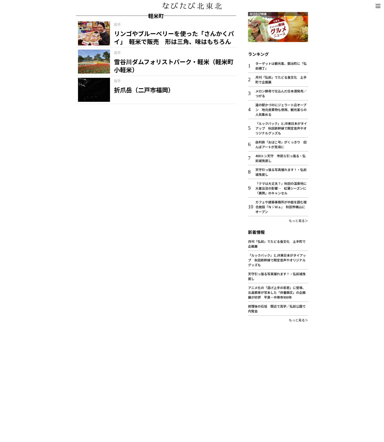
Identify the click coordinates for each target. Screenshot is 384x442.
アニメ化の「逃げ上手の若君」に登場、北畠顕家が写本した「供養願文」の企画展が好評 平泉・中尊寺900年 (277, 292)
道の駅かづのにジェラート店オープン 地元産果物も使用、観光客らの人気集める (281, 109)
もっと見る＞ (298, 220)
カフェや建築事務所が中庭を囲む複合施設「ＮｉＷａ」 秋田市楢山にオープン (281, 207)
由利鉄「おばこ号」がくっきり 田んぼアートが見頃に (281, 144)
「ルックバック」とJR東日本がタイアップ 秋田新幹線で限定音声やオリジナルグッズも (281, 128)
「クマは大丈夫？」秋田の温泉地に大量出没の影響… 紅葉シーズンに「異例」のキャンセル (281, 188)
